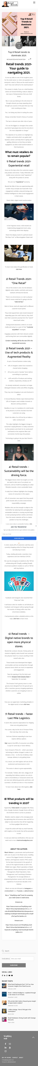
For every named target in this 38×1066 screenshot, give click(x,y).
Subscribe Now (19, 538)
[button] (18, 527)
